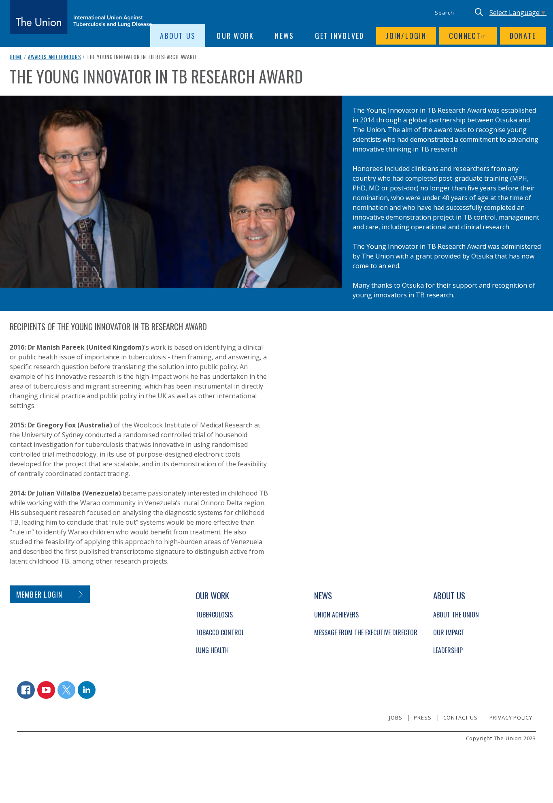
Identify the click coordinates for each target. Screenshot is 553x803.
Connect (465, 35)
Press (422, 717)
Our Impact (448, 632)
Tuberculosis (214, 614)
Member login (39, 594)
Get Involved (339, 35)
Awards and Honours (54, 57)
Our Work (235, 35)
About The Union (456, 614)
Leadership (448, 650)
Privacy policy (510, 717)
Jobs (395, 717)
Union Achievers (336, 614)
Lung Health (212, 650)
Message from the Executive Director (365, 632)
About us (178, 35)
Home (16, 57)
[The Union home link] (81, 17)
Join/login (406, 35)
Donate (523, 35)
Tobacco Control (220, 632)
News (284, 35)
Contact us (460, 717)
